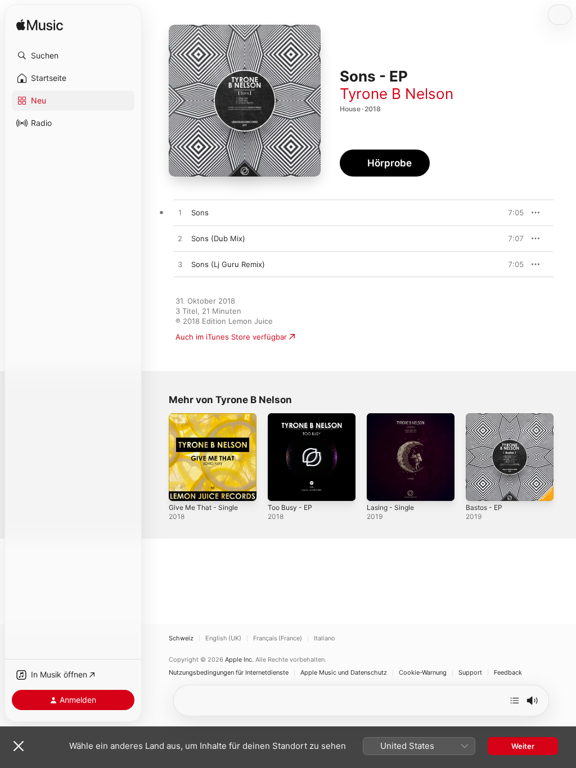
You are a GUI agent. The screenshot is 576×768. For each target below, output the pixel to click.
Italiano (324, 638)
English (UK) (223, 638)
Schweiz (181, 638)
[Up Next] (514, 700)
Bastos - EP (484, 507)
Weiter (522, 746)
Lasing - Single (390, 507)
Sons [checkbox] (200, 212)
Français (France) (277, 638)
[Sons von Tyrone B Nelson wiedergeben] (180, 213)
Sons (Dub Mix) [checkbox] (218, 238)
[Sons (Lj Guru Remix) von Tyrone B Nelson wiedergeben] (180, 265)
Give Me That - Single (203, 507)
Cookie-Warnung (423, 673)
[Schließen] (19, 746)
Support (470, 673)
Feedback (508, 673)
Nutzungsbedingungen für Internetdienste (229, 673)
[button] (73, 55)
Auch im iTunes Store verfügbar (231, 336)
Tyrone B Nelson (396, 93)
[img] (39, 25)
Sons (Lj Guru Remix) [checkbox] (228, 264)
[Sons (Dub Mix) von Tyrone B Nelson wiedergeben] (180, 239)
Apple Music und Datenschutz (343, 673)
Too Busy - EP (290, 507)
